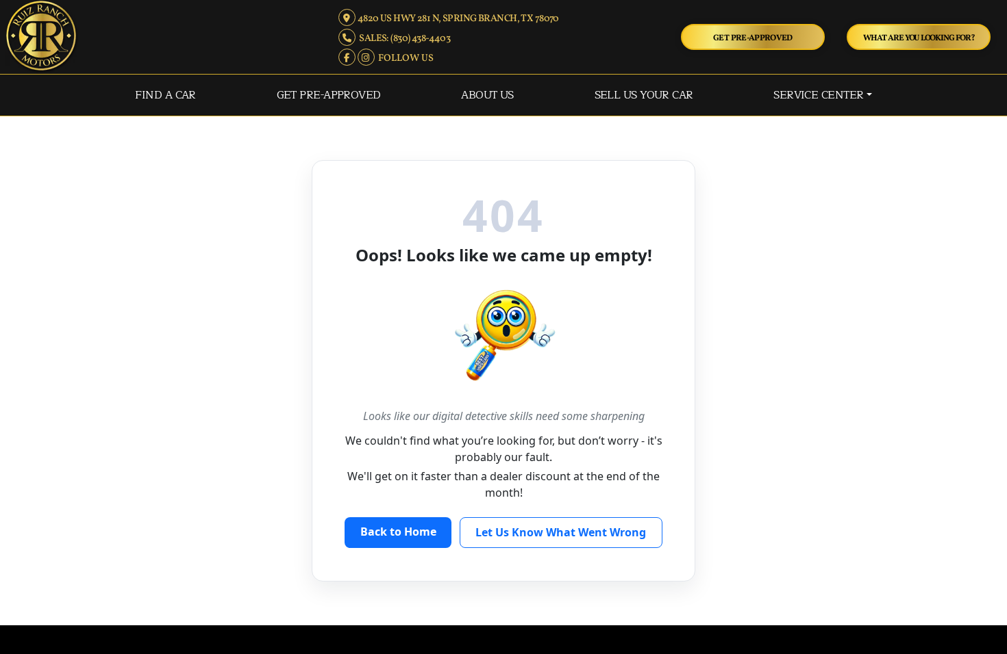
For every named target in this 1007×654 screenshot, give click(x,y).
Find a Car (165, 95)
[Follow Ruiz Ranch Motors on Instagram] (367, 58)
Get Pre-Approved (752, 38)
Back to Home (398, 531)
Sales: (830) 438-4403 (403, 38)
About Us (487, 95)
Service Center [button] (818, 95)
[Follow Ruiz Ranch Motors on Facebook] (347, 58)
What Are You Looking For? (919, 38)
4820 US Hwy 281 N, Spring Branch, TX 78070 (457, 18)
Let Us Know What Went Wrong (560, 532)
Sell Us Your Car (644, 95)
